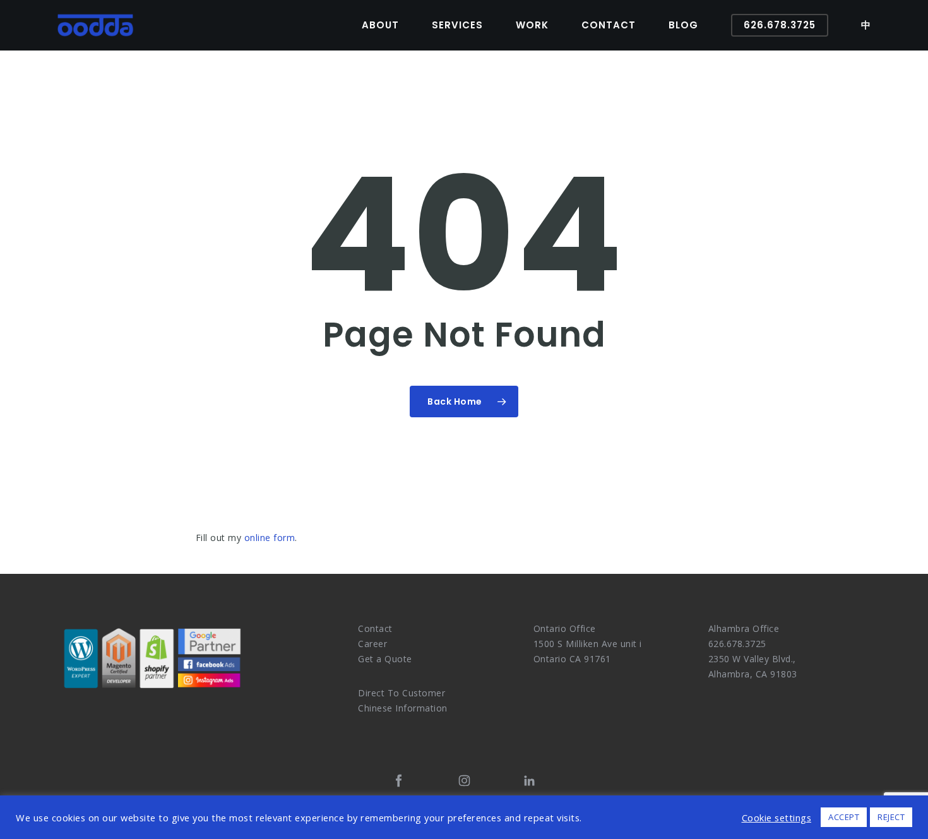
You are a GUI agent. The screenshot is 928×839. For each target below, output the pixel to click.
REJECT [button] (891, 817)
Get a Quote (385, 659)
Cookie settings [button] (777, 817)
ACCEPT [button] (843, 817)
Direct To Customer (401, 693)
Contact (375, 628)
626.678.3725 (737, 644)
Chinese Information (403, 708)
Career (372, 644)
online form (269, 538)
